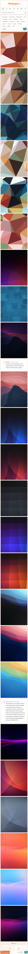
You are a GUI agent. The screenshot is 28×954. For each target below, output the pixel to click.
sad (13, 26)
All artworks (4, 17)
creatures (11, 21)
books (14, 23)
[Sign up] (26, 952)
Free (25, 17)
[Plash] (25, 8)
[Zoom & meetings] (10, 8)
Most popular (19, 17)
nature (9, 23)
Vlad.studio (6, 952)
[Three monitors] (17, 8)
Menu (21, 952)
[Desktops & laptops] (3, 8)
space (21, 19)
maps (17, 21)
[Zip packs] (21, 8)
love (10, 19)
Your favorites (12, 17)
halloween (5, 21)
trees (3, 26)
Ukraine (22, 21)
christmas (4, 19)
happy (8, 26)
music (4, 23)
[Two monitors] (14, 8)
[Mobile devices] (6, 8)
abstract (15, 19)
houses (19, 23)
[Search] (24, 29)
